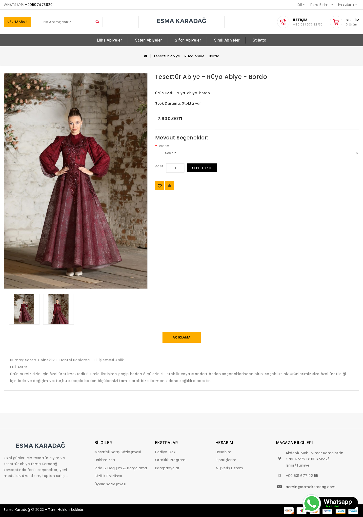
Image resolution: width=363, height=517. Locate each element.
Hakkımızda (105, 459)
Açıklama (182, 337)
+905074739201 (39, 4)
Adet (159, 166)
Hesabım (224, 452)
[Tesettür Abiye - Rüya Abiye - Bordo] (76, 181)
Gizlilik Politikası (108, 475)
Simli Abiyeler (227, 40)
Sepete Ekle (202, 167)
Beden (163, 146)
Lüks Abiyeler (109, 40)
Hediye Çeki (166, 452)
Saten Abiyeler (148, 40)
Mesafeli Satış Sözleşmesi (118, 452)
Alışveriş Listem (229, 468)
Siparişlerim (226, 459)
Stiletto (259, 40)
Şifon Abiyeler (188, 40)
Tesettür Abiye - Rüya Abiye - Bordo (186, 56)
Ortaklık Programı (171, 459)
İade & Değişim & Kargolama (121, 468)
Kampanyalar (167, 468)
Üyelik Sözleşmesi (110, 484)
